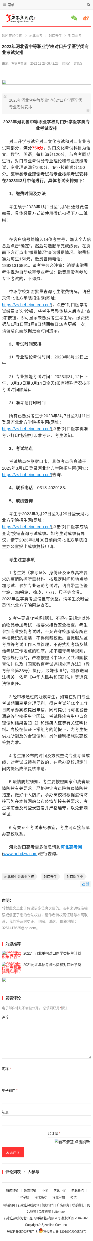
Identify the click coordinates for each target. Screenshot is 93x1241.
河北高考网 (71, 847)
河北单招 (58, 1197)
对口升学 (55, 35)
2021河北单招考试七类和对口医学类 (52, 965)
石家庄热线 (19, 63)
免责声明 (45, 1211)
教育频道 (30, 1190)
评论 (5, 1017)
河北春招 (77, 1190)
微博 (86, 18)
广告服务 (63, 1205)
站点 (5, 1112)
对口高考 (75, 35)
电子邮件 (9, 1090)
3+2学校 (23, 1197)
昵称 (6, 1069)
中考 (45, 1190)
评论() (78, 63)
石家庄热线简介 (28, 1205)
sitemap (59, 1211)
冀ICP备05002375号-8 (22, 1232)
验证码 (54, 1134)
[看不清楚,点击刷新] (72, 1142)
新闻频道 (12, 1190)
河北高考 (35, 35)
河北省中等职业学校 (19, 877)
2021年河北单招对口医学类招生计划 (52, 953)
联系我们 (78, 1205)
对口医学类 (75, 877)
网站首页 (9, 1205)
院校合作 (48, 1205)
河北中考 (59, 1190)
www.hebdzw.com (20, 853)
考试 (73, 1197)
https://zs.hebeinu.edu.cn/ (26, 304)
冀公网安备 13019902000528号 (64, 1232)
